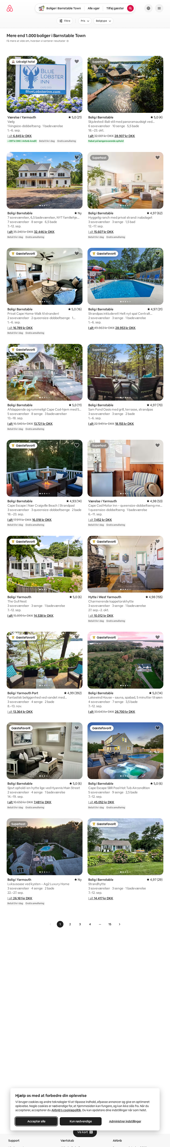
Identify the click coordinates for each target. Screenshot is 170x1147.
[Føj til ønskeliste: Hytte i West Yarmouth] (157, 541)
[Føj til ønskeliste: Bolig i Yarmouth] (76, 541)
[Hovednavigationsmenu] (159, 8)
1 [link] (60, 924)
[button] (19, 136)
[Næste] (119, 924)
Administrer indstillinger (125, 1121)
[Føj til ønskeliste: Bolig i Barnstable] (157, 61)
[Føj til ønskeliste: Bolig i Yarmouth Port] (76, 637)
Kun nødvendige (81, 1121)
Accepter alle (36, 1121)
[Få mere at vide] (67, 41)
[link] (50, 924)
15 (109, 924)
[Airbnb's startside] (10, 8)
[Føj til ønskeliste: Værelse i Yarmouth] (76, 61)
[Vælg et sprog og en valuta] (148, 8)
